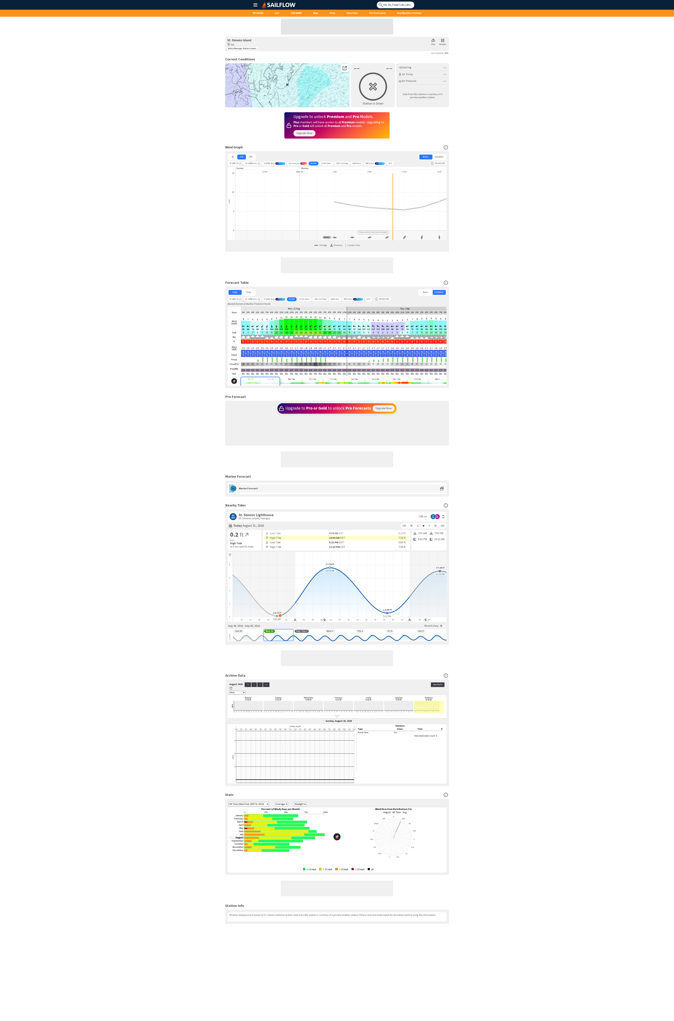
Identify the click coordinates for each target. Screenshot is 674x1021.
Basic (426, 157)
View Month (437, 684)
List (277, 13)
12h (241, 157)
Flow (332, 13)
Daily (235, 292)
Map (315, 13)
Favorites (352, 13)
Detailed (439, 157)
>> (266, 684)
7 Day (248, 292)
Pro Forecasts (377, 13)
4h (233, 157)
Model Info (440, 163)
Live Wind (296, 13)
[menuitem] (233, 157)
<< (248, 684)
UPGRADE (258, 13)
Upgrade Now (304, 133)
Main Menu (255, 4)
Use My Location (417, 3)
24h (250, 157)
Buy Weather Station (409, 13)
